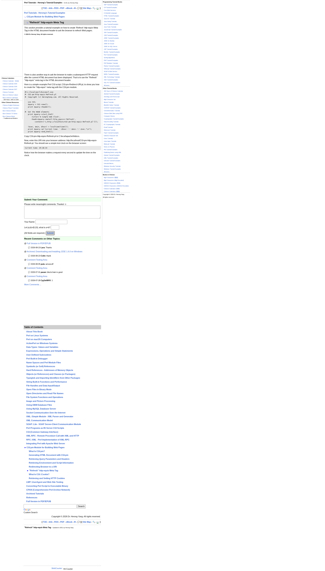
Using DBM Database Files (39, 405)
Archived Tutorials (35, 494)
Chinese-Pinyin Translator (11, 108)
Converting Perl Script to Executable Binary (47, 486)
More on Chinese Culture (10, 95)
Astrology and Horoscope (112, 96)
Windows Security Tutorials (112, 166)
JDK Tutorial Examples (111, 32)
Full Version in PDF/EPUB (39, 243)
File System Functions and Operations (44, 397)
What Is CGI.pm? (37, 451)
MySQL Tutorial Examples (112, 52)
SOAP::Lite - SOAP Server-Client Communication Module (53, 424)
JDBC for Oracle (109, 43)
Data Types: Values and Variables (42, 347)
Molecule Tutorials (109, 144)
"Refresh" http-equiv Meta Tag (43, 470)
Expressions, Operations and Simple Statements (49, 351)
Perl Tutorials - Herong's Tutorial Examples (44, 13)
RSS (56, 8)
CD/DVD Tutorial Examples (112, 108)
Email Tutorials (108, 127)
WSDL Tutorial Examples (111, 74)
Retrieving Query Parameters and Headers (49, 459)
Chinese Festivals (8, 92)
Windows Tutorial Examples (112, 169)
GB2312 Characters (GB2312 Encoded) (116, 186)
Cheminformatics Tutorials (112, 110)
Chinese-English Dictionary (11, 105)
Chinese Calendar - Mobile (11, 81)
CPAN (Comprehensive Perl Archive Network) (48, 490)
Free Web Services (110, 10)
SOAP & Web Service (110, 71)
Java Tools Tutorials (110, 27)
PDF (62, 8)
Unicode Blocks (108, 163)
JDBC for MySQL (109, 41)
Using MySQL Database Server (41, 409)
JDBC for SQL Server (110, 46)
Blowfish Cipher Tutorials (111, 105)
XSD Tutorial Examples (111, 80)
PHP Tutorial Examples (111, 60)
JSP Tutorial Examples (111, 49)
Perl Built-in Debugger (37, 359)
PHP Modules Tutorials (111, 63)
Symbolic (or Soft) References (40, 366)
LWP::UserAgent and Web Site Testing (44, 482)
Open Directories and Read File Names (44, 393)
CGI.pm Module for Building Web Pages (46, 17)
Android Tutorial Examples (112, 94)
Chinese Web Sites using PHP (113, 113)
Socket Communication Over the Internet (45, 413)
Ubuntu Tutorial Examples (112, 155)
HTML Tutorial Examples (111, 16)
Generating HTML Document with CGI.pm (48, 455)
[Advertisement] (11, 38)
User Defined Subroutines (38, 355)
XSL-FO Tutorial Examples (112, 82)
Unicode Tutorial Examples (112, 160)
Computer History (109, 116)
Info (51, 8)
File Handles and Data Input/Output (43, 386)
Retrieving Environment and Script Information (51, 463)
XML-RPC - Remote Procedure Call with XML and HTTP (52, 436)
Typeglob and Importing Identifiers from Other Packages (53, 378)
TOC (45, 8)
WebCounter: (57, 568)
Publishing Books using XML (112, 152)
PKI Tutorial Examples (110, 149)
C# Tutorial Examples (110, 7)
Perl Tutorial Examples (111, 55)
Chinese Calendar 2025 (10, 84)
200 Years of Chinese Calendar (113, 91)
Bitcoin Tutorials (109, 102)
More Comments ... (32, 284)
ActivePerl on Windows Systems (42, 343)
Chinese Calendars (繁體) (112, 191)
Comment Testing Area (37, 260)
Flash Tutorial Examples (111, 133)
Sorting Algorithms (109, 57)
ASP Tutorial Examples (111, 4)
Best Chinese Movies (9, 111)
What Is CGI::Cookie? (39, 474)
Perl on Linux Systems (37, 335)
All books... (107, 85)
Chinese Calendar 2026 (10, 86)
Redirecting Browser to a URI (43, 467)
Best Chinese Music (9, 116)
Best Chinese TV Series (10, 113)
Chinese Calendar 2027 (10, 89)
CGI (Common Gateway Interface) (42, 432)
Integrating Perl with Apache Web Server (45, 443)
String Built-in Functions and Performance (46, 382)
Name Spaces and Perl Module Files (43, 363)
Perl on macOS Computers (39, 339)
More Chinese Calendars (10, 97)
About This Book (34, 332)
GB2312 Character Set (111, 135)
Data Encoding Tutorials (111, 121)
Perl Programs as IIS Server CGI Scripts (45, 428)
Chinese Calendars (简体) (112, 188)
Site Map (87, 8)
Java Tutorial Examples (111, 24)
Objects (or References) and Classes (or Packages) (50, 374)
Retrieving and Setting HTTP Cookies (47, 478)
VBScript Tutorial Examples (112, 69)
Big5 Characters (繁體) (111, 177)
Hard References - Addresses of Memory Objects (49, 370)
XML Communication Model (39, 420)
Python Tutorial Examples (112, 66)
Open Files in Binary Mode (39, 389)
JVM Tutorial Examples (111, 35)
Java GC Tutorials (109, 18)
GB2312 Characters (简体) (112, 183)
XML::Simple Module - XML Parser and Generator (49, 416)
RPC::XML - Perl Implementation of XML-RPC (47, 440)
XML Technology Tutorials (112, 77)
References (31, 498)
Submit (50, 233)
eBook (69, 8)
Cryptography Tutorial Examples (114, 119)
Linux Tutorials (108, 138)
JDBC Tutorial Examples (111, 38)
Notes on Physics (109, 147)
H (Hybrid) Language (110, 13)
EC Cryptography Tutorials (112, 124)
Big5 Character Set (110, 99)
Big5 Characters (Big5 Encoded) (114, 180)
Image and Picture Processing (40, 401)
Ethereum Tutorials (110, 130)
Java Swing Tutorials (110, 21)
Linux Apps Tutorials (110, 141)
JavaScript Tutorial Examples (113, 29)
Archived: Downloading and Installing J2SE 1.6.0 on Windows (54, 251)
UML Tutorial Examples (111, 158)
